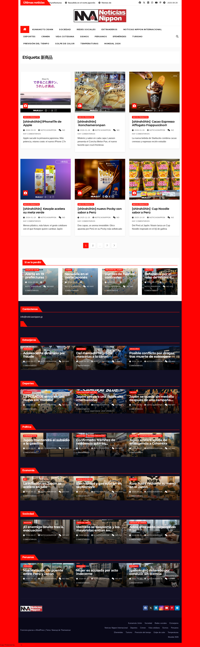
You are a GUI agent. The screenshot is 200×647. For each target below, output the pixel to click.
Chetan (18, 645)
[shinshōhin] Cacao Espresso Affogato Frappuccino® (153, 123)
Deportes (29, 36)
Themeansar (66, 630)
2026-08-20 (137, 361)
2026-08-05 (137, 405)
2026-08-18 (84, 579)
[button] (177, 36)
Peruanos (101, 36)
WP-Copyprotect (29, 645)
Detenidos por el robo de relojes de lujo (159, 277)
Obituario (28, 522)
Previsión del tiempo (36, 43)
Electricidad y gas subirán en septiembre (152, 485)
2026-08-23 (31, 492)
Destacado (134, 436)
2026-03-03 (31, 130)
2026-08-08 (31, 405)
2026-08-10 (137, 579)
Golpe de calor (64, 43)
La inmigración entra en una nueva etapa (45, 441)
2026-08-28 (33, 282)
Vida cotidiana (65, 36)
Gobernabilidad (83, 436)
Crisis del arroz (136, 522)
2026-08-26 (31, 448)
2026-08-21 (84, 492)
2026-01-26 (140, 130)
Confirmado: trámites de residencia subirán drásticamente (148, 443)
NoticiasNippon (49, 130)
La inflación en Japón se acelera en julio (95, 485)
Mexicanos (134, 349)
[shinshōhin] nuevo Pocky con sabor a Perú (100, 210)
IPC (78, 479)
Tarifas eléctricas (137, 479)
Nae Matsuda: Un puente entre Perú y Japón (96, 572)
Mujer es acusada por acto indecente (150, 572)
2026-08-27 (152, 282)
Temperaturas (89, 43)
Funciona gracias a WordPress (32, 630)
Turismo (137, 36)
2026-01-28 (85, 130)
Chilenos (149, 269)
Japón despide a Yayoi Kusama (40, 528)
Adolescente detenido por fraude (97, 354)
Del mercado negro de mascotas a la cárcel (147, 354)
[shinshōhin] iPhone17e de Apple (42, 123)
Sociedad (65, 29)
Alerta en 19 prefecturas (34, 275)
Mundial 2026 (112, 43)
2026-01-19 (31, 217)
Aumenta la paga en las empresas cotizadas (42, 485)
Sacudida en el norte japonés (76, 275)
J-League (80, 392)
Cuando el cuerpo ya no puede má (42, 398)
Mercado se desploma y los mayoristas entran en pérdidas (150, 530)
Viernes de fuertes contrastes (119, 275)
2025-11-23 (85, 217)
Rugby (41, 392)
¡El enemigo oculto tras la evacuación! (96, 528)
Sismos (84, 36)
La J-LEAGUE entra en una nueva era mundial (97, 398)
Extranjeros (109, 29)
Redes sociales (86, 29)
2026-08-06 (84, 405)
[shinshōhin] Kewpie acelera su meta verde (44, 210)
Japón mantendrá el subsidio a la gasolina (99, 441)
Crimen (45, 36)
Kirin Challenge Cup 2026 (140, 392)
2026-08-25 (84, 448)
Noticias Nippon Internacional (142, 29)
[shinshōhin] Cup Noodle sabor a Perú (150, 210)
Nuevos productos (31, 117)
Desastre (80, 522)
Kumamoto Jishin (42, 29)
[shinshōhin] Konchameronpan (91, 123)
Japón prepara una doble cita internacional (152, 398)
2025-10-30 (140, 217)
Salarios (27, 479)
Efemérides (119, 36)
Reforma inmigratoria (32, 436)
